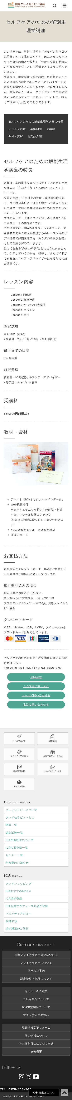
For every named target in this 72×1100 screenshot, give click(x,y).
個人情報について (36, 1035)
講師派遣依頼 (19, 771)
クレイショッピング (18, 883)
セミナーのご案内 (36, 991)
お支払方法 (34, 136)
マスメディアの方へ (19, 756)
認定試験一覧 (14, 832)
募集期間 (36, 128)
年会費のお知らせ (17, 862)
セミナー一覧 (14, 855)
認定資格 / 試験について (36, 978)
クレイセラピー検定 (52, 771)
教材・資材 (15, 136)
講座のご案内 (36, 970)
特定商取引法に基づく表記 (36, 1043)
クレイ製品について (36, 999)
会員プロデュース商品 (52, 756)
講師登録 (53, 741)
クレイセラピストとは (20, 817)
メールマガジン (19, 741)
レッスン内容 (17, 128)
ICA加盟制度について (20, 840)
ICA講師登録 (14, 898)
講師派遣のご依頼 (17, 928)
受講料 (50, 128)
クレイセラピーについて (21, 810)
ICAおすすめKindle (18, 890)
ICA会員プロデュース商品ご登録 (27, 906)
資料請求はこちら (44, 1092)
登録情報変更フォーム (36, 1027)
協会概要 (36, 1051)
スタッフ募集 (19, 786)
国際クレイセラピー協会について (36, 954)
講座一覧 (11, 825)
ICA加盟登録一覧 (17, 847)
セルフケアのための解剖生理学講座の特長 (35, 121)
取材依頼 (11, 921)
